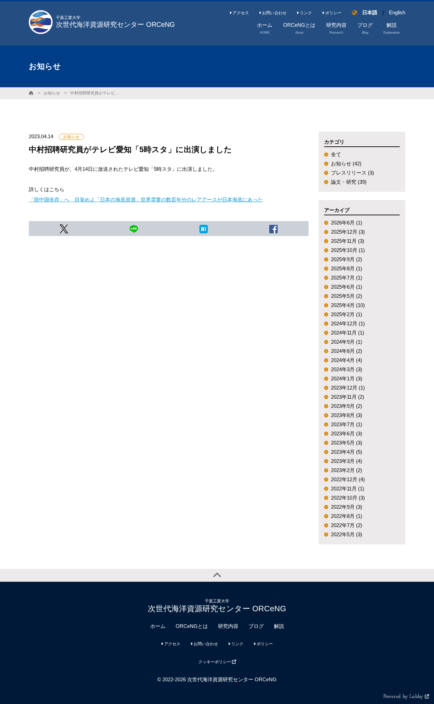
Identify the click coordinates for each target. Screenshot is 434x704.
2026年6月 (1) (346, 222)
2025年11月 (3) (347, 241)
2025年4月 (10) (348, 305)
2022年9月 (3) (346, 507)
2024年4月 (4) (346, 360)
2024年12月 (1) (348, 323)
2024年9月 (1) (346, 342)
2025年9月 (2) (346, 259)
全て (336, 154)
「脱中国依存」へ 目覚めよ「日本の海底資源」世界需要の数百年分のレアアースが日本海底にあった (146, 199)
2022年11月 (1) (347, 488)
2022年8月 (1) (346, 516)
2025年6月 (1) (346, 287)
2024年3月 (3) (346, 369)
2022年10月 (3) (348, 498)
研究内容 (228, 626)
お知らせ (52, 93)
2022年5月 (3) (346, 534)
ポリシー (332, 13)
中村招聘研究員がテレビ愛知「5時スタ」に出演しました (95, 93)
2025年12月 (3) (348, 232)
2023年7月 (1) (346, 424)
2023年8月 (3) (346, 415)
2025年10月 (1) (348, 250)
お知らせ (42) (346, 163)
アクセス (240, 13)
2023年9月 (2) (346, 406)
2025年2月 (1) (346, 314)
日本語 (369, 12)
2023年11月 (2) (347, 397)
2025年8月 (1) (346, 268)
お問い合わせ (274, 13)
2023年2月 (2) (346, 470)
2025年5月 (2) (346, 296)
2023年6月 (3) (346, 433)
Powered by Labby (404, 696)
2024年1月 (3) (346, 378)
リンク (305, 13)
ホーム (157, 626)
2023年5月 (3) (346, 443)
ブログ (256, 626)
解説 (279, 626)
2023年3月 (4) (346, 461)
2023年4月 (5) (346, 452)
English (397, 12)
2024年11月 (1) (347, 333)
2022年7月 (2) (346, 525)
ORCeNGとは (192, 626)
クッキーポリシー (215, 662)
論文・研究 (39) (349, 182)
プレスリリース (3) (352, 173)
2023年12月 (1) (348, 388)
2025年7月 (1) (346, 278)
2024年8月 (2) (346, 351)
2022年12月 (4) (348, 479)
